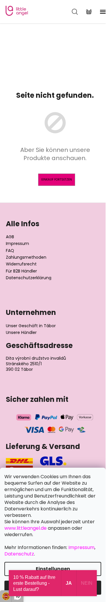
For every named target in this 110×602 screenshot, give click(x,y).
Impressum (17, 243)
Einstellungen (53, 568)
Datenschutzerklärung (28, 278)
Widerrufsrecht (21, 264)
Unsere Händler (21, 332)
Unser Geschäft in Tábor (31, 326)
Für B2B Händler (21, 271)
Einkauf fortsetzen (56, 179)
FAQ (10, 250)
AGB (10, 237)
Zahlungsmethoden (26, 257)
